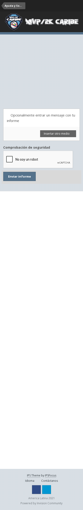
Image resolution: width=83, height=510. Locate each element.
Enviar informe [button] (19, 176)
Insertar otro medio (57, 134)
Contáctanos (49, 481)
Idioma (30, 481)
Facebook (36, 489)
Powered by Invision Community (41, 503)
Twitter (46, 489)
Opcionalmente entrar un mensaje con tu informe (41, 118)
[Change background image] (60, 5)
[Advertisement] (41, 66)
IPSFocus (50, 475)
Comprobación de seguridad (26, 147)
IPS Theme (33, 475)
